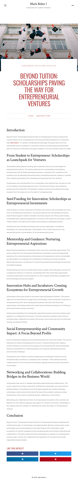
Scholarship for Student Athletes (39, 66)
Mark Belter (15, 143)
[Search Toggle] (5, 5)
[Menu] (73, 5)
